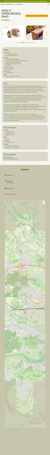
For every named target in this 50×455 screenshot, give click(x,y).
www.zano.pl (43, 1)
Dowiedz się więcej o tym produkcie (36, 15)
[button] (48, 4)
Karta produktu (9, 157)
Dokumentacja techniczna (11, 159)
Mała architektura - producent (12, 4)
